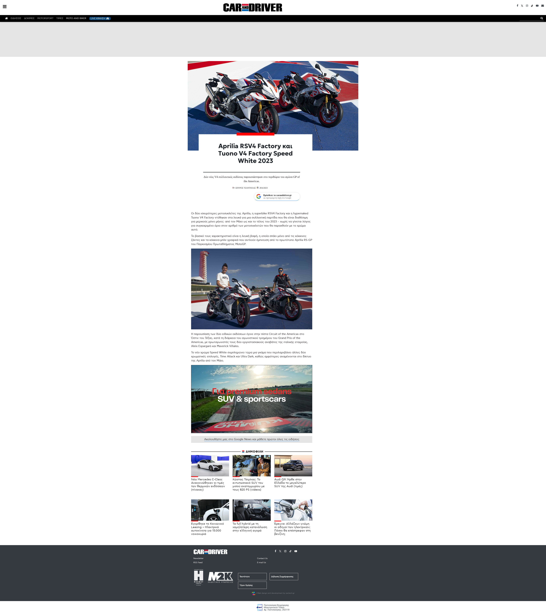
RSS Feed (197, 562)
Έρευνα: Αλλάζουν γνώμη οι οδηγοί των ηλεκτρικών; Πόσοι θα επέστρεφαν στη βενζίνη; (292, 529)
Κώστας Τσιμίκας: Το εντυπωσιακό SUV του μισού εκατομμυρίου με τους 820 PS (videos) (249, 484)
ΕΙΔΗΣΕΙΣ (16, 18)
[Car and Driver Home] (211, 551)
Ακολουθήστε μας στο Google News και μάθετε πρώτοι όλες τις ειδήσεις (251, 439)
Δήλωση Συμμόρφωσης (282, 576)
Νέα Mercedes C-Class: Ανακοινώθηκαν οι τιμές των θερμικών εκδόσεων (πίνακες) (208, 484)
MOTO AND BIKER (76, 18)
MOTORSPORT (45, 18)
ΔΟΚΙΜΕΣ (29, 18)
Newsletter (198, 558)
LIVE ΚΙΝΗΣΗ (98, 18)
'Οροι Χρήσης (246, 585)
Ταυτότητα (245, 576)
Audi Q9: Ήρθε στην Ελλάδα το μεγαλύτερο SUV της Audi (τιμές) (290, 483)
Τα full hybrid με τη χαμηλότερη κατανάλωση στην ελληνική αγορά (250, 527)
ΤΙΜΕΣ (59, 18)
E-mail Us (261, 562)
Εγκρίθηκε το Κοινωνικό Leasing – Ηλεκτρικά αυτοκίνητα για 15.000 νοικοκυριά (207, 529)
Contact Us (262, 558)
